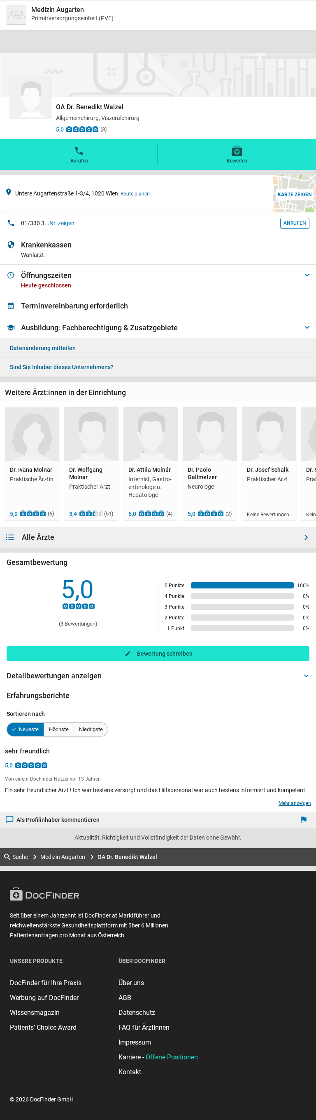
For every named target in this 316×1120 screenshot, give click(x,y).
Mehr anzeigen (295, 803)
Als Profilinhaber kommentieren (58, 819)
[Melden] (305, 820)
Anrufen (79, 161)
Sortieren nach (26, 714)
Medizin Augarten (62, 857)
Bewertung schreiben (165, 653)
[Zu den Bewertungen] (82, 129)
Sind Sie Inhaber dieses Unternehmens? (62, 367)
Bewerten (237, 161)
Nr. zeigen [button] (61, 223)
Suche (20, 857)
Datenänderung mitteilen (43, 348)
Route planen (135, 194)
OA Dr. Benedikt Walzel (127, 857)
